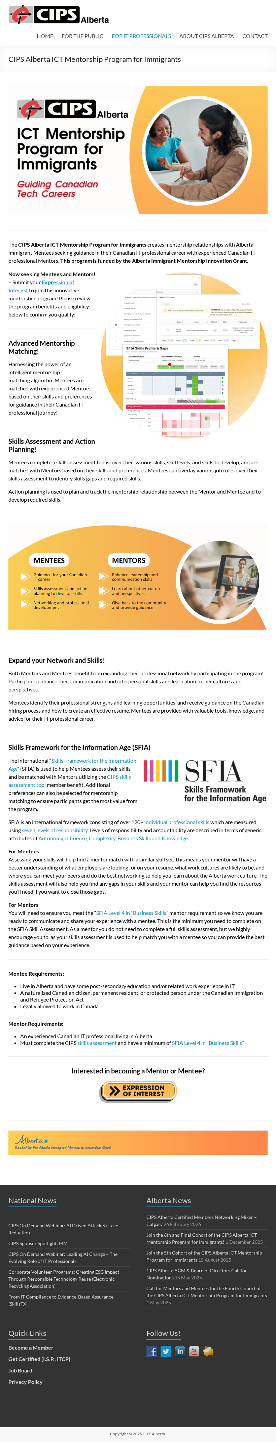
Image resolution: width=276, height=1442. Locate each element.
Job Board (20, 1370)
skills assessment (97, 1043)
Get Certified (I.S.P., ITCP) (39, 1359)
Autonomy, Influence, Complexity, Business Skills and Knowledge (113, 838)
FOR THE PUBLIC (82, 36)
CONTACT (255, 36)
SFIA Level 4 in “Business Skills (131, 912)
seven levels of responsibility (55, 830)
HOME (45, 36)
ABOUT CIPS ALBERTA (206, 36)
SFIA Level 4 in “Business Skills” (208, 1043)
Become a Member (31, 1347)
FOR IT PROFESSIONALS (141, 36)
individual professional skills (176, 822)
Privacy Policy (25, 1382)
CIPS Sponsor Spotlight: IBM (38, 1243)
